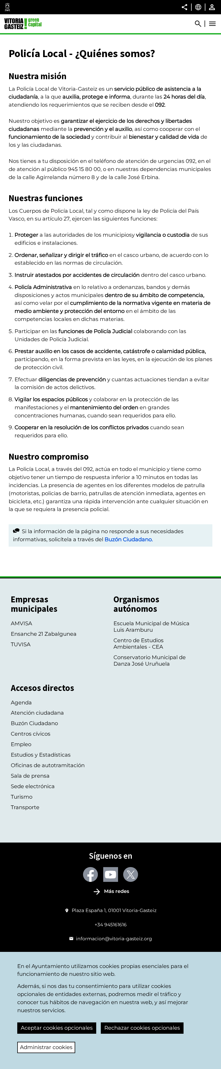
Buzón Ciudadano (34, 723)
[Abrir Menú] (212, 23)
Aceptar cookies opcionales (57, 1028)
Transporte (25, 807)
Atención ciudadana (37, 713)
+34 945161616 (111, 924)
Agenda (21, 702)
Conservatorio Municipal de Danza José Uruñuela (149, 660)
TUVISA (20, 644)
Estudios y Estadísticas (41, 755)
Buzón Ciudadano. (129, 539)
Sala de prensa (30, 776)
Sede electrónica (33, 786)
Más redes (116, 892)
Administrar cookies (46, 1047)
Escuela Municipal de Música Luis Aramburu (151, 626)
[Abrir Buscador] (200, 23)
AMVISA (21, 623)
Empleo (21, 744)
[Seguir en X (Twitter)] (130, 874)
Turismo (21, 797)
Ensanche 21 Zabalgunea (44, 634)
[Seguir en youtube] (110, 874)
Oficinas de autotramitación (48, 765)
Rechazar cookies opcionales (142, 1028)
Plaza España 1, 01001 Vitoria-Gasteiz (114, 910)
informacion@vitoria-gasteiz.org (114, 938)
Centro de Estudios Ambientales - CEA (138, 643)
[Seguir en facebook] (90, 874)
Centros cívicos (30, 734)
